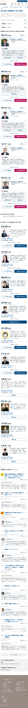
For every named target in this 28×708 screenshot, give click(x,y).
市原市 (6, 663)
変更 (25, 20)
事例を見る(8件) (7, 57)
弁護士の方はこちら (22, 1)
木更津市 (2, 663)
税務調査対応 (8, 669)
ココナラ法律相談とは (8, 682)
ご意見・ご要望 (20, 682)
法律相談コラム (6, 686)
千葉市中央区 (10, 238)
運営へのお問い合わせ (8, 691)
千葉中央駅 (5, 240)
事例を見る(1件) (7, 200)
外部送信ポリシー (20, 687)
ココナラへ (4, 1)
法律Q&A (5, 684)
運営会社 (5, 699)
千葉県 (4, 238)
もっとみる (14, 654)
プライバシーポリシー (21, 686)
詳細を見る (14, 395)
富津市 (13, 663)
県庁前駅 (5, 291)
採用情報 (5, 701)
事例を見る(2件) (7, 130)
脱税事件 (2, 669)
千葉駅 (4, 367)
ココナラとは (6, 687)
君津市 (10, 663)
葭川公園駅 (5, 316)
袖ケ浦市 (13, 39)
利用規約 (18, 684)
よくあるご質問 (6, 689)
